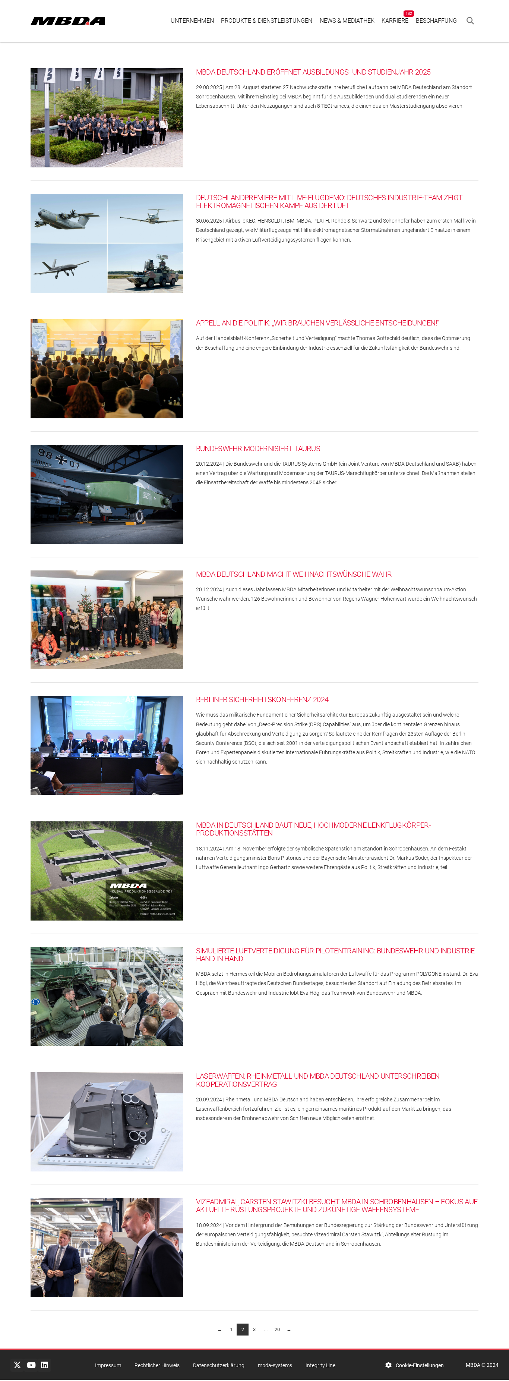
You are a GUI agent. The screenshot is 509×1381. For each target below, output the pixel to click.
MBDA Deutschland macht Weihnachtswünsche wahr (294, 574)
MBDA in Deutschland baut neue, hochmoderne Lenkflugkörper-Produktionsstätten (313, 829)
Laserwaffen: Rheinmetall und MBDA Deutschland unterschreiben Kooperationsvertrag (318, 1080)
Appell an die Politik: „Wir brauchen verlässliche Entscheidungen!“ (317, 323)
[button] (470, 21)
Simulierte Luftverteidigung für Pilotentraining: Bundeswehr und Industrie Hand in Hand (335, 955)
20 (277, 1329)
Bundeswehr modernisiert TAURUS (258, 448)
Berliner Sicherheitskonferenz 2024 (262, 699)
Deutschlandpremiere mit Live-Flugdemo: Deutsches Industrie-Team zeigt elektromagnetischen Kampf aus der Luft (329, 202)
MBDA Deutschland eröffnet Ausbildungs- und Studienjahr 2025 (313, 72)
